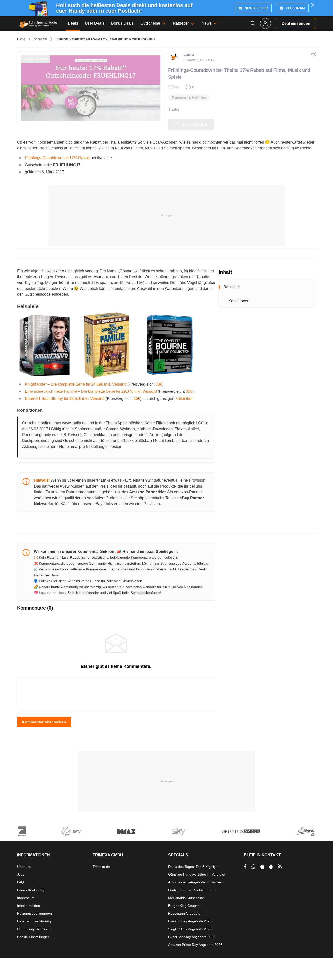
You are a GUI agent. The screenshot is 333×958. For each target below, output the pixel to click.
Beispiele (232, 287)
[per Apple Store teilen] (262, 866)
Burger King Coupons (184, 906)
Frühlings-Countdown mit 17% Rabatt (57, 158)
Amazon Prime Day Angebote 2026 (195, 945)
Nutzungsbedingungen (34, 913)
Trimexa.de (101, 867)
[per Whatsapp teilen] (253, 866)
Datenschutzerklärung (34, 921)
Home (21, 39)
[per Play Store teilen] (271, 866)
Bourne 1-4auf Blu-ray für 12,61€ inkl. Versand (65, 398)
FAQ (20, 882)
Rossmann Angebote (184, 913)
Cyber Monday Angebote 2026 (191, 937)
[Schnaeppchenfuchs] (38, 23)
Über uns (24, 867)
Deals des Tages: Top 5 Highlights (194, 867)
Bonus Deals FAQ (30, 890)
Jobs (20, 874)
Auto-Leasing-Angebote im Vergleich (196, 882)
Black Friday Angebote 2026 (190, 921)
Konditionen (238, 301)
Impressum (25, 898)
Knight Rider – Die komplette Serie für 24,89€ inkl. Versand (76, 384)
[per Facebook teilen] (245, 866)
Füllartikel (183, 398)
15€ (137, 398)
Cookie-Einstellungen (33, 937)
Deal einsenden (296, 23)
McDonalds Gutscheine (186, 898)
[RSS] (280, 866)
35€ (189, 391)
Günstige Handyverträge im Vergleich (197, 874)
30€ (159, 384)
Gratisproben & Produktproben (191, 890)
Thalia (173, 110)
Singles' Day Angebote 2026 (190, 929)
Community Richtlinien (34, 929)
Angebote (40, 39)
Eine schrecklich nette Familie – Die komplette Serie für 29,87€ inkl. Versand (91, 391)
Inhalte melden (28, 906)
